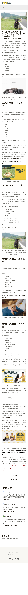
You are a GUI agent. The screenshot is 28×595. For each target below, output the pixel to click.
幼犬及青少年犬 (13, 39)
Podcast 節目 (11, 556)
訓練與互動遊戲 (5, 39)
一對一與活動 (10, 554)
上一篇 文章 (14, 476)
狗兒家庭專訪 (6, 499)
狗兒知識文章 (18, 554)
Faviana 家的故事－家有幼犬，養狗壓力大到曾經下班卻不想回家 (14, 496)
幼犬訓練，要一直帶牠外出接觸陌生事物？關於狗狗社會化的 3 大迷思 (14, 521)
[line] (18, 559)
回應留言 (20, 39)
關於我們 (11, 552)
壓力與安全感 (6, 526)
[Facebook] (10, 559)
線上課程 (17, 552)
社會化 (4, 511)
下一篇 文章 (14, 480)
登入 (9, 538)
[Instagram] (12, 559)
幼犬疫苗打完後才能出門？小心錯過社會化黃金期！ (14, 508)
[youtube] (15, 559)
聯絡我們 (18, 556)
